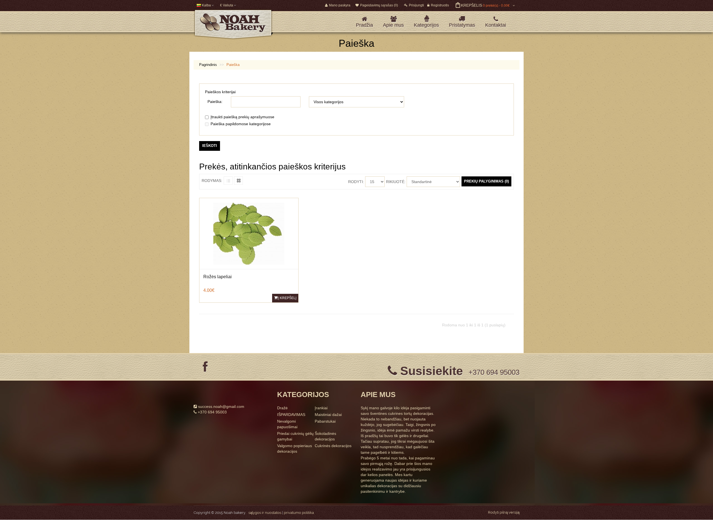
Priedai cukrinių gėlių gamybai (295, 436)
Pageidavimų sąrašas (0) (379, 5)
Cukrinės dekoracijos (333, 445)
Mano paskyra (339, 5)
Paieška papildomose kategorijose (241, 124)
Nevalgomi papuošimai (287, 424)
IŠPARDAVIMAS (291, 414)
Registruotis (440, 5)
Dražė (282, 408)
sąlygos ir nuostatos (264, 513)
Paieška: (215, 101)
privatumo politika (299, 513)
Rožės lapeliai (217, 276)
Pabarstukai (325, 421)
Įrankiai (321, 408)
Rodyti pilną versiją (503, 512)
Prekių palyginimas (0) (486, 181)
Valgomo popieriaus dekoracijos (294, 448)
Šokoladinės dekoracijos (325, 436)
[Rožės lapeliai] (248, 233)
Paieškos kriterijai (220, 92)
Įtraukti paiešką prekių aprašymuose (242, 117)
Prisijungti (416, 5)
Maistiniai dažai (328, 414)
